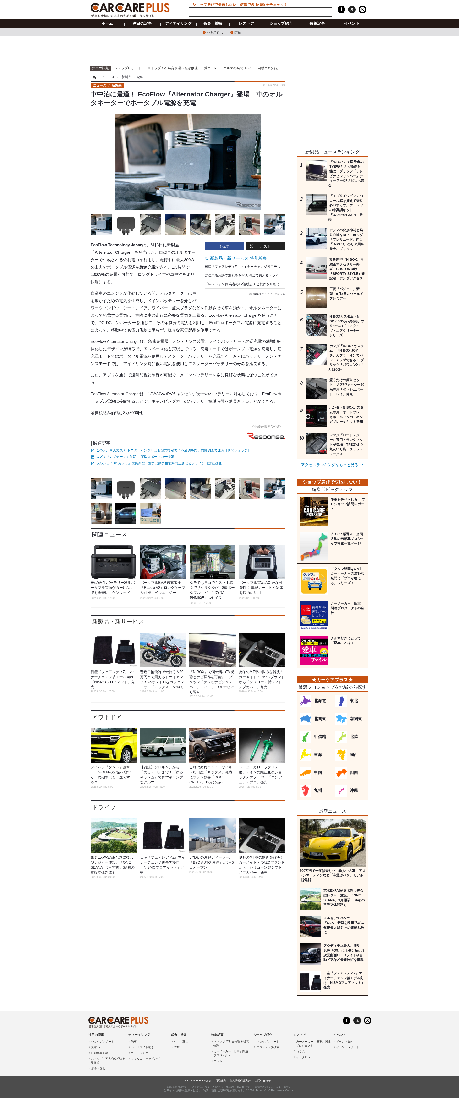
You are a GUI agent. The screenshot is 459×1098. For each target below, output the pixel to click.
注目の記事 (142, 23)
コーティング (139, 1053)
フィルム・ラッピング (145, 1058)
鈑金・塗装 (213, 23)
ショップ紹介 (281, 23)
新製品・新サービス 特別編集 (238, 258)
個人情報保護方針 (240, 1080)
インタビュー (304, 1057)
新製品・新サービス (118, 621)
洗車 (134, 1041)
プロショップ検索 (267, 1047)
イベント (352, 23)
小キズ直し (215, 32)
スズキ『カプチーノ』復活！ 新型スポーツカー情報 (135, 457)
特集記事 (317, 23)
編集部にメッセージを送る (269, 294)
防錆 (237, 32)
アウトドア (107, 717)
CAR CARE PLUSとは (198, 1080)
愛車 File (210, 68)
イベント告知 (344, 1041)
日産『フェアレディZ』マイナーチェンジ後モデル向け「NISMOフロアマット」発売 (268, 267)
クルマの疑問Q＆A (237, 68)
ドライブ (104, 807)
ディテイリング (178, 23)
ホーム (107, 23)
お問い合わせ (263, 1080)
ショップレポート (128, 68)
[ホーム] (93, 77)
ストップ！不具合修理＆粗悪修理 (173, 68)
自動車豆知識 (268, 68)
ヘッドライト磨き (142, 1047)
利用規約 (220, 1080)
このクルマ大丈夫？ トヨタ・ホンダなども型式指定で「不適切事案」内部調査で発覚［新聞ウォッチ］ (173, 450)
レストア (246, 23)
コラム (218, 1061)
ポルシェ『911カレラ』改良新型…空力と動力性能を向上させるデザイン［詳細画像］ (160, 463)
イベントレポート (347, 1047)
